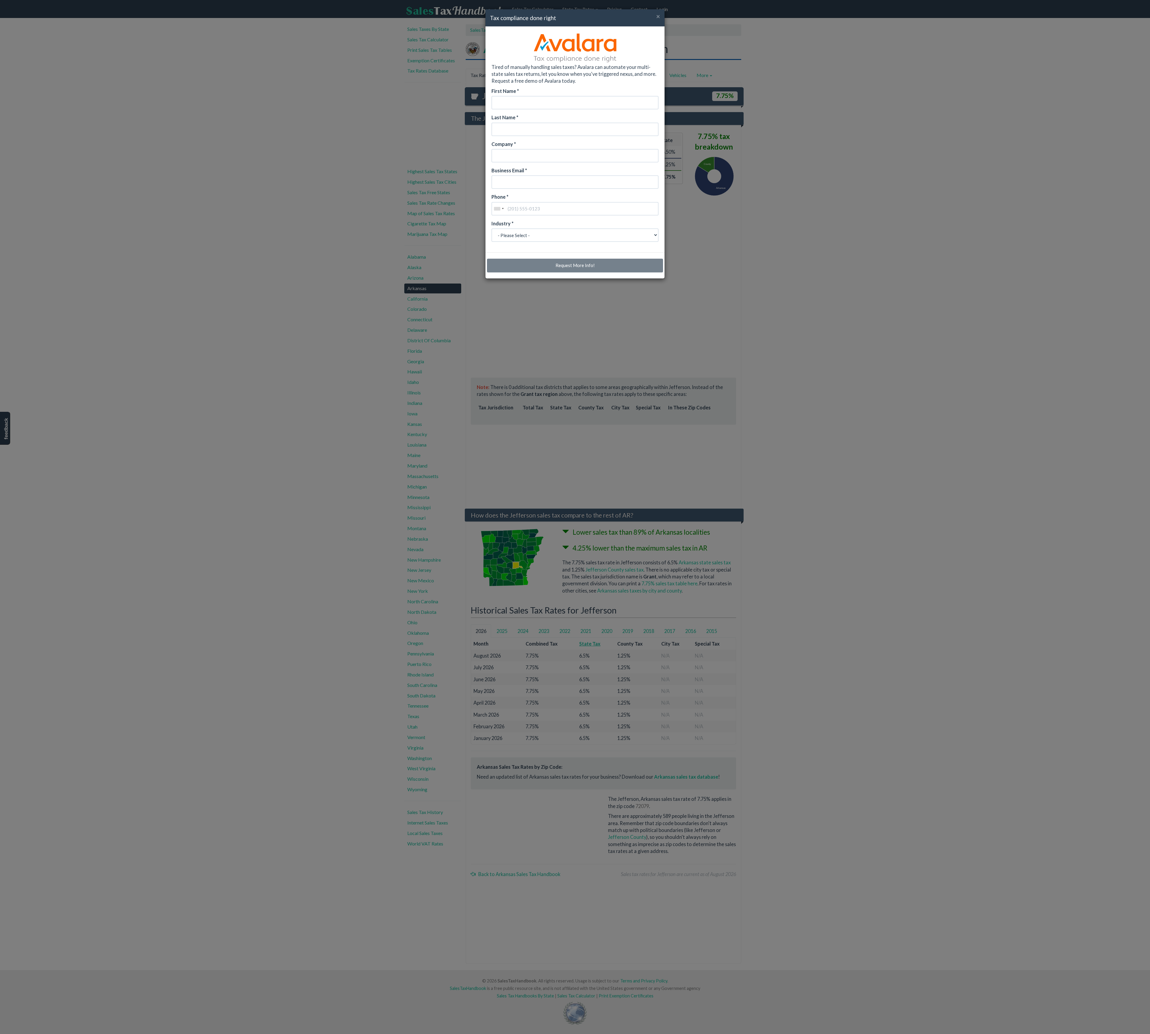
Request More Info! (575, 265)
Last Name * (504, 117)
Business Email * (509, 170)
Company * (503, 144)
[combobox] (499, 208)
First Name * (505, 91)
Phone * (500, 197)
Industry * (502, 223)
